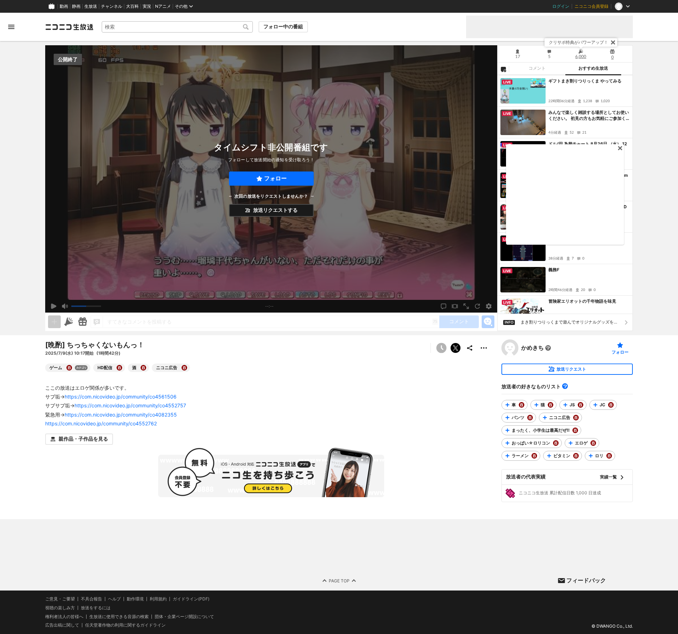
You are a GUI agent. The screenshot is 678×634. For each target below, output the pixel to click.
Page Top (339, 580)
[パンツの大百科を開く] (530, 417)
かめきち (532, 347)
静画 (76, 6)
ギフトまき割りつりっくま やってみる (585, 80)
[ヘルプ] (565, 386)
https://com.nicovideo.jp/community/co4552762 (101, 423)
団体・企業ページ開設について (184, 616)
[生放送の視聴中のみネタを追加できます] (54, 321)
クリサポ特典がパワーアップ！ (578, 42)
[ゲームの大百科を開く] (69, 368)
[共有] (470, 348)
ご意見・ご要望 (60, 598)
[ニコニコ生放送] (69, 27)
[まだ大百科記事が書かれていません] (548, 348)
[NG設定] (503, 69)
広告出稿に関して (62, 625)
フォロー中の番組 (283, 26)
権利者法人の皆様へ (64, 616)
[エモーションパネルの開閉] (488, 321)
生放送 (90, 6)
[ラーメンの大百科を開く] (534, 456)
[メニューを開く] (11, 27)
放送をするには (96, 607)
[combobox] (177, 27)
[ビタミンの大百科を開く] (576, 456)
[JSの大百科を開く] (580, 405)
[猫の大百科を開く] (550, 405)
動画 (64, 6)
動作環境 (135, 599)
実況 (147, 6)
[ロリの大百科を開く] (609, 456)
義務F (553, 269)
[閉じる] (613, 42)
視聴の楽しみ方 (60, 607)
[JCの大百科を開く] (611, 405)
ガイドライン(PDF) (191, 599)
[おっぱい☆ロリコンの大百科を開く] (556, 443)
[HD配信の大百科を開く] (119, 368)
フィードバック (586, 580)
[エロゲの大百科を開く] (593, 443)
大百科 (132, 6)
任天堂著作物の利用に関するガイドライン (125, 625)
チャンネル (111, 6)
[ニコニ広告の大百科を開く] (184, 368)
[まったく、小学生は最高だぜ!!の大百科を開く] (575, 430)
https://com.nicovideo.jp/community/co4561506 (121, 397)
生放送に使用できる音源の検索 (119, 616)
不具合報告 (91, 599)
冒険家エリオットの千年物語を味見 (582, 301)
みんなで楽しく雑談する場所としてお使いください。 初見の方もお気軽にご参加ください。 (588, 116)
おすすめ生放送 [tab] (593, 68)
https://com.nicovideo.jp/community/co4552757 (130, 405)
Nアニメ (163, 6)
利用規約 (158, 599)
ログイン (560, 6)
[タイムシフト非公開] (441, 348)
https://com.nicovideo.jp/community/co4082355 (121, 415)
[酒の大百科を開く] (143, 368)
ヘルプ (114, 599)
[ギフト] (82, 321)
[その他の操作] (484, 348)
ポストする (455, 348)
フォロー (275, 178)
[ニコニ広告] (68, 321)
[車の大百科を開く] (521, 405)
